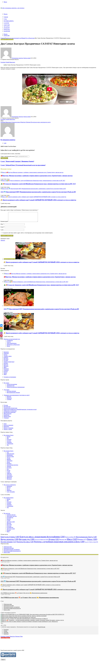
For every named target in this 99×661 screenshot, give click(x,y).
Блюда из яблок (70, 537)
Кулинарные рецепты (17, 58)
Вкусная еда (26, 539)
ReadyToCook (41, 627)
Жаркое (9, 459)
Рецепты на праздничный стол (13, 38)
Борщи (8, 436)
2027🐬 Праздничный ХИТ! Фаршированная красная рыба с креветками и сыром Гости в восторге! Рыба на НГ (38, 192)
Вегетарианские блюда (86, 537)
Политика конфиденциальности (12, 551)
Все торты (6, 383)
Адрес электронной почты (8, 156)
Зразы (8, 462)
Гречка (5, 354)
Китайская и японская (9, 412)
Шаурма (9, 523)
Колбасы (9, 463)
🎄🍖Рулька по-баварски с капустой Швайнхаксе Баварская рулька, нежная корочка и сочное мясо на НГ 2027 (38, 184)
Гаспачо (9, 440)
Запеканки (9, 460)
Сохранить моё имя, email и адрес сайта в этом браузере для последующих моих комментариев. (27, 232)
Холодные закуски (12, 516)
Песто (8, 489)
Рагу (8, 469)
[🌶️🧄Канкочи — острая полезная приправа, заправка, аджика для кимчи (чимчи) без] (32, 620)
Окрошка (9, 442)
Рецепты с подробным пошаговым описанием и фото (59, 541)
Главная (6, 17)
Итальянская (7, 406)
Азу (8, 452)
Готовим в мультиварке (10, 377)
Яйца (5, 374)
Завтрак (37, 539)
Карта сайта (7, 552)
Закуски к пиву (11, 521)
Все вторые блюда (8, 451)
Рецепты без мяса (25, 542)
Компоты (9, 398)
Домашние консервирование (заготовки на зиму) (17, 395)
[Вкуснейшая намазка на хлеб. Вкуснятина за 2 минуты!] (18, 617)
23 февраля (10, 340)
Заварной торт (10, 385)
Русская (6, 405)
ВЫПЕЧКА (7, 29)
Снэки (8, 520)
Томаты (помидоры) (9, 361)
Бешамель (9, 486)
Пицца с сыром (8, 429)
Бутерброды (10, 517)
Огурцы (6, 360)
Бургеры (9, 526)
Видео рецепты (10, 539)
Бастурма (9, 524)
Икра (8, 531)
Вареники (6, 426)
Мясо (5, 367)
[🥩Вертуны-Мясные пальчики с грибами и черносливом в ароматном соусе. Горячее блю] (32, 172)
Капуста (6, 364)
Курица (6, 371)
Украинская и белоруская (10, 408)
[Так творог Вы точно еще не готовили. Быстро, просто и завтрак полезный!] (24, 615)
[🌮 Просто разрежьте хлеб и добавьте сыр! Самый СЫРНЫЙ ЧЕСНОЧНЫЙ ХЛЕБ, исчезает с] (33, 196)
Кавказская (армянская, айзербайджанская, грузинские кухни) (20, 409)
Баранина (6, 352)
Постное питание (11, 391)
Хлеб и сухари (93, 541)
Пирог (92, 539)
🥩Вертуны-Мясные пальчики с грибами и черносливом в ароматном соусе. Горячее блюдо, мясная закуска (37, 176)
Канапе (9, 519)
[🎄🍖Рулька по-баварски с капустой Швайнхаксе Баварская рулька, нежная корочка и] (33, 180)
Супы (5, 19)
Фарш (5, 373)
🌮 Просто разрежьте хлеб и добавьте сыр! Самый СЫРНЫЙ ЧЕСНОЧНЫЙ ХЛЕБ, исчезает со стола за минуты (38, 200)
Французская (7, 416)
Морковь (6, 366)
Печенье (82, 539)
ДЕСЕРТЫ (7, 27)
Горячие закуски (11, 514)
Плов (5, 423)
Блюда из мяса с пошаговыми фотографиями (42, 536)
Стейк (8, 472)
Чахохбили (9, 476)
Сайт (2, 230)
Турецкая (6, 417)
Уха (8, 445)
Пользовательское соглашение (12, 549)
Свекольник (10, 443)
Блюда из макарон (8, 425)
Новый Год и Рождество (28, 38)
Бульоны (9, 439)
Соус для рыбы (11, 491)
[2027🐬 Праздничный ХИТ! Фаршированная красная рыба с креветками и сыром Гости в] (33, 188)
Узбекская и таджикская (10, 410)
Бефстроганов (10, 453)
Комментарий (4, 221)
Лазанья (9, 466)
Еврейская (6, 415)
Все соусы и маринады (10, 484)
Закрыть (3, 659)
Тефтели (9, 473)
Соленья (9, 399)
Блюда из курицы (10, 537)
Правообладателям (9, 548)
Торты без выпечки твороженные (16, 387)
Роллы (8, 470)
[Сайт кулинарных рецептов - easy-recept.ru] (12, 8)
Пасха (8, 346)
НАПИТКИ (7, 31)
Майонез (9, 490)
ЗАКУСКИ (7, 25)
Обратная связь (8, 546)
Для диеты (6, 389)
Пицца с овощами (8, 428)
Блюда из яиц (10, 456)
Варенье (9, 396)
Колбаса (6, 363)
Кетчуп (9, 487)
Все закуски (7, 513)
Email (2, 227)
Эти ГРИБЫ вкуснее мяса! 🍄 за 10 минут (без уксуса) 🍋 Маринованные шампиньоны (30, 597)
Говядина (6, 353)
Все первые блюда (8, 435)
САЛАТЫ (6, 23)
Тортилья (9, 474)
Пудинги (9, 467)
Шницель (9, 477)
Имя (2, 224)
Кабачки (6, 357)
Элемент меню (8, 356)
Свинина (6, 370)
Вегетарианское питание (13, 392)
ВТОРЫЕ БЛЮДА (9, 21)
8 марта (9, 341)
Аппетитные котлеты (12, 465)
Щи (8, 438)
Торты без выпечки (12, 384)
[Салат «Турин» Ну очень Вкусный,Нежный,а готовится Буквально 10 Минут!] (24, 618)
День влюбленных (12, 343)
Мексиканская (7, 413)
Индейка (6, 359)
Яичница (9, 478)
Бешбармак (10, 455)
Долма (8, 458)
